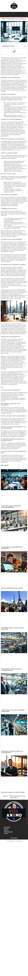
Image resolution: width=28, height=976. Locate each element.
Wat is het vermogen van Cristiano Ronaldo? (13, 792)
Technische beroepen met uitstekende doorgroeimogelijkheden (11, 506)
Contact (6, 833)
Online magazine (8, 831)
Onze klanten (14, 838)
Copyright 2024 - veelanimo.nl (14, 841)
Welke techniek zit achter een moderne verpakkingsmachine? (11, 669)
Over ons (6, 830)
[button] (14, 14)
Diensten (6, 828)
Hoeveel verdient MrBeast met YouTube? (12, 588)
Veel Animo (7, 827)
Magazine (5, 796)
